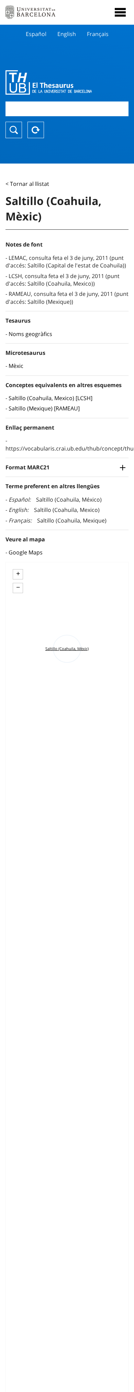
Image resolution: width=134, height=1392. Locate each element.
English (66, 34)
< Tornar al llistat (27, 184)
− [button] (18, 587)
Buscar (13, 130)
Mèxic (16, 366)
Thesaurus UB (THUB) (48, 82)
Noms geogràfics (30, 334)
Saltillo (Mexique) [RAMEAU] (44, 408)
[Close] (120, 12)
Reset (35, 130)
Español (36, 34)
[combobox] (67, 108)
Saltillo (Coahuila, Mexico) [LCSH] (50, 398)
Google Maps (26, 552)
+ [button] (18, 573)
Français (98, 34)
